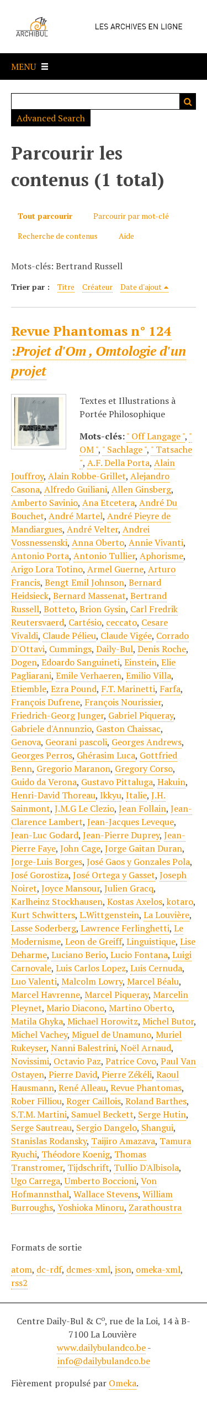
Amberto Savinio (44, 502)
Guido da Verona (44, 782)
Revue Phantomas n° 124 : (98, 351)
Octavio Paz (77, 1061)
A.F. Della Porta (118, 463)
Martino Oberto (140, 1008)
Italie (136, 795)
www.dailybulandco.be (101, 1347)
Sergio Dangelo (106, 1127)
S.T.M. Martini (39, 1114)
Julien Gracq (128, 888)
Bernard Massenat (89, 596)
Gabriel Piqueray (140, 715)
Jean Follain (142, 808)
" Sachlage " (124, 449)
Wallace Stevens (105, 1194)
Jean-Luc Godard (44, 835)
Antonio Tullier (104, 556)
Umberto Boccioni (100, 1181)
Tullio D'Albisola (146, 1167)
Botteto (59, 609)
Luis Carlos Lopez (91, 968)
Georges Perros (41, 755)
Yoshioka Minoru (90, 1207)
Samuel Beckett (102, 1114)
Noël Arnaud (145, 1048)
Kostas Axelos (134, 901)
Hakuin (171, 782)
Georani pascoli (76, 742)
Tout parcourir (45, 216)
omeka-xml (158, 1269)
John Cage (80, 848)
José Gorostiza (39, 875)
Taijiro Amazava (123, 1141)
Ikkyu (110, 795)
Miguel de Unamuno (111, 1034)
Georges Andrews (147, 742)
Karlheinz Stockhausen (57, 901)
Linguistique (151, 941)
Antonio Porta (40, 556)
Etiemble (28, 689)
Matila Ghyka (37, 1021)
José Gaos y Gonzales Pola (138, 861)
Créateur (97, 286)
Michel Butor (168, 1021)
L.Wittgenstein (109, 915)
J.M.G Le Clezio (84, 808)
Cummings (70, 649)
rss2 (19, 1283)
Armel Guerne (115, 569)
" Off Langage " (155, 436)
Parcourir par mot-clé (131, 216)
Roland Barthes (156, 1101)
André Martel (76, 516)
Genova (26, 742)
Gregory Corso (144, 768)
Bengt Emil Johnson (84, 582)
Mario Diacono (75, 1008)
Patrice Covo (130, 1061)
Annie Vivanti (156, 542)
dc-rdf (49, 1269)
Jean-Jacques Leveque (130, 822)
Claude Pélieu (69, 635)
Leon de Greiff (93, 941)
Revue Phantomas (146, 1088)
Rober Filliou (36, 1101)
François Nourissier (122, 702)
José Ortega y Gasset (114, 875)
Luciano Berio (78, 955)
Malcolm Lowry (92, 981)
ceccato (121, 622)
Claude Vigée (126, 635)
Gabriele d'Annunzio (51, 729)
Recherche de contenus (58, 235)
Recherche (187, 101)
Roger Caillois (93, 1101)
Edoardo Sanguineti (80, 662)
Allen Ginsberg (141, 489)
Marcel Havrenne (45, 994)
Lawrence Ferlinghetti (125, 928)
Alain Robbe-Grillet (87, 476)
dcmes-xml (88, 1269)
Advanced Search (51, 118)
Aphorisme (161, 556)
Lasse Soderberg (43, 928)
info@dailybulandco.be (103, 1361)
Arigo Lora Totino (47, 569)
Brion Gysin (102, 609)
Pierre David (73, 1074)
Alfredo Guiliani (75, 489)
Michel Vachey (39, 1034)
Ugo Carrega (35, 1181)
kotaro (180, 901)
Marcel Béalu (153, 981)
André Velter (92, 529)
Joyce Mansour (70, 888)
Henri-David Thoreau (53, 795)
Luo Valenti (34, 981)
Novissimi (30, 1061)
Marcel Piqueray (116, 994)
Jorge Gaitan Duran (143, 848)
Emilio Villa (148, 675)
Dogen (24, 662)
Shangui (157, 1127)
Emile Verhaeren (88, 675)
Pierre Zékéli (127, 1074)
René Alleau (82, 1088)
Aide (126, 235)
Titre (66, 286)
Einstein (140, 662)
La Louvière (166, 915)
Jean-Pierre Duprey (121, 835)
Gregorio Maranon (73, 768)
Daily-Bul (114, 649)
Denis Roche (161, 649)
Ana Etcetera (108, 502)
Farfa (170, 689)
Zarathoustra (155, 1207)
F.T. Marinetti (128, 689)
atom (21, 1269)
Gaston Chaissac (128, 729)
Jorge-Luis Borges (46, 861)
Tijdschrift (88, 1167)
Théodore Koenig (75, 1154)
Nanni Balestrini (83, 1048)
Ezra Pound (74, 689)
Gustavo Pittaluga (117, 782)
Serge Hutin (162, 1114)
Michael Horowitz (102, 1021)
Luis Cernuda (156, 968)
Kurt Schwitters (43, 915)
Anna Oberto (98, 542)
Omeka (122, 1383)
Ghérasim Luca (106, 755)
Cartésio (85, 622)
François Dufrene (45, 702)
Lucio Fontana (139, 955)
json (123, 1269)
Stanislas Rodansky (49, 1141)
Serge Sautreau (41, 1127)
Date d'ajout (141, 286)
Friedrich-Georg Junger (57, 715)
